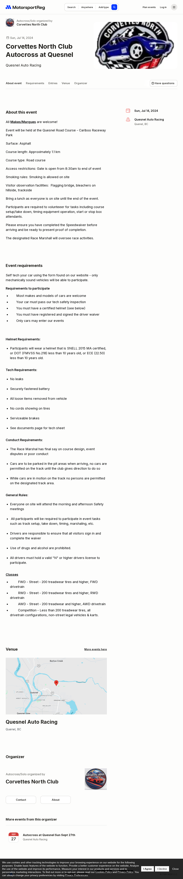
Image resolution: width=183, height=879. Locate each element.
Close (175, 868)
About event (14, 83)
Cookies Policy (103, 871)
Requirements (35, 83)
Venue (66, 83)
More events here (95, 649)
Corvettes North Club (32, 24)
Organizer (80, 83)
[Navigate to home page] (25, 7)
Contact (21, 799)
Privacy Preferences (76, 875)
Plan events (149, 7)
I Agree (147, 868)
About (56, 799)
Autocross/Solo (26, 20)
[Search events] (114, 7)
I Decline (162, 868)
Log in (163, 7)
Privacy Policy (125, 871)
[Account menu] (174, 7)
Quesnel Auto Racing (23, 65)
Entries (52, 83)
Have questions (164, 83)
